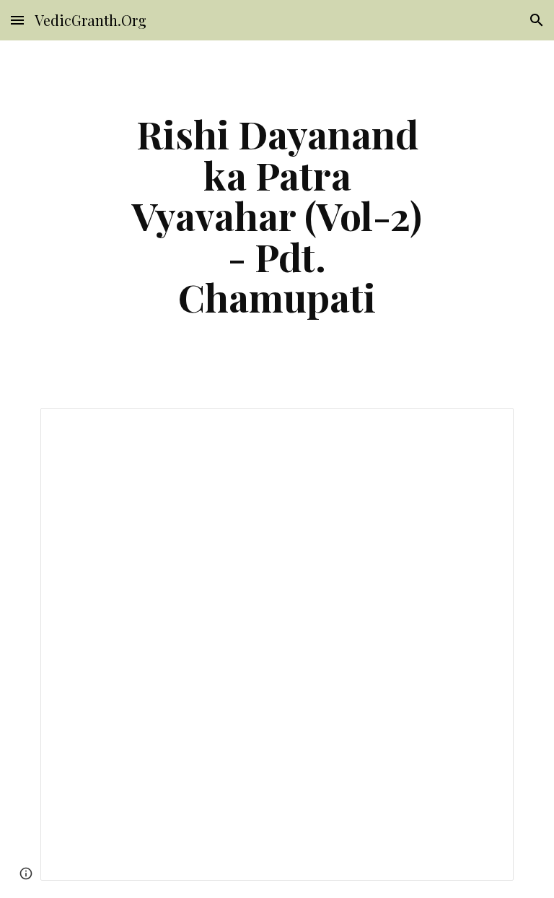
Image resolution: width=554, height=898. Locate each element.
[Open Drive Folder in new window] (486, 426)
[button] (17, 20)
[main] (276, 215)
